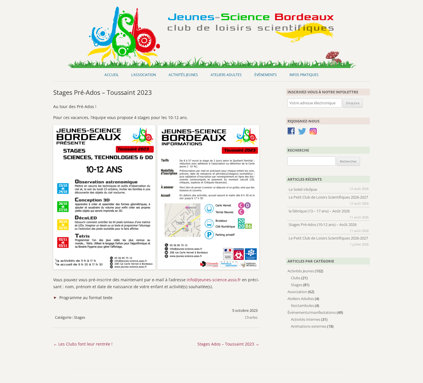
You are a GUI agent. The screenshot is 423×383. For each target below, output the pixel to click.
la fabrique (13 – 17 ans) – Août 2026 (319, 211)
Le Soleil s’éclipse (303, 189)
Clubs (295, 277)
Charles (251, 317)
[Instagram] (313, 133)
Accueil (111, 74)
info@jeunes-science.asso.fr (214, 279)
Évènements (265, 74)
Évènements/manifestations (311, 312)
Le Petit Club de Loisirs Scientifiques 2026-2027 (328, 197)
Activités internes (305, 319)
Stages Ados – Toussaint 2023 (228, 344)
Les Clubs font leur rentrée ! (83, 344)
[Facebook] (291, 132)
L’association (143, 74)
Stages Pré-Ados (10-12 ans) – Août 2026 (323, 224)
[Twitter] (302, 132)
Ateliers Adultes (226, 74)
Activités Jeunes (183, 74)
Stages (79, 317)
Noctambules (302, 305)
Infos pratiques (304, 74)
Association (297, 291)
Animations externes (308, 326)
